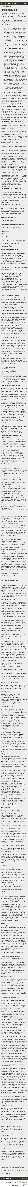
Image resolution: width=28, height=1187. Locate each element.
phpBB (11, 1182)
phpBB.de (25, 1184)
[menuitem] (2, 3)
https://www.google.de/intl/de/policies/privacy (14, 510)
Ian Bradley (24, 1181)
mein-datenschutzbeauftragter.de (9, 575)
